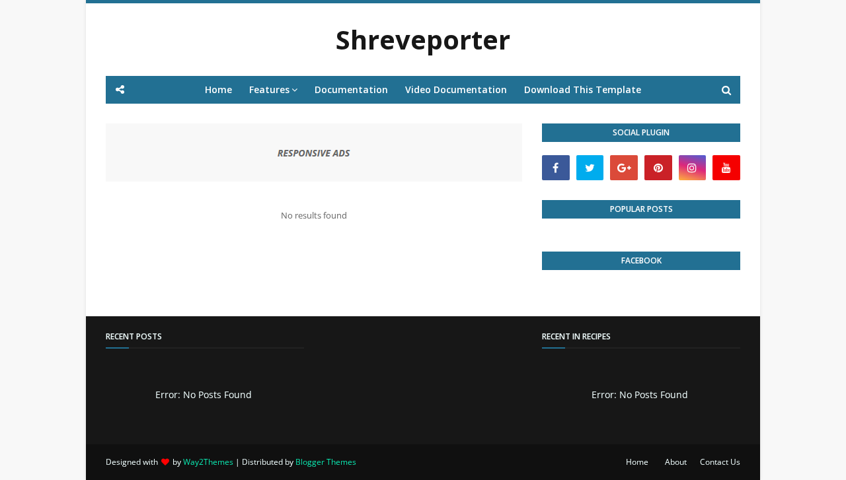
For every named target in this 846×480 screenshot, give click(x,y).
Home (637, 461)
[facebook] (556, 167)
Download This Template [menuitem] (582, 89)
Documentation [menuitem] (351, 89)
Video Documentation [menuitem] (456, 89)
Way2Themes (208, 461)
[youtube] (726, 167)
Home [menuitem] (218, 89)
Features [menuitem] (269, 89)
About (676, 461)
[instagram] (693, 167)
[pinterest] (658, 167)
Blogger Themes (325, 461)
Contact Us (720, 461)
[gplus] (624, 167)
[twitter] (590, 167)
